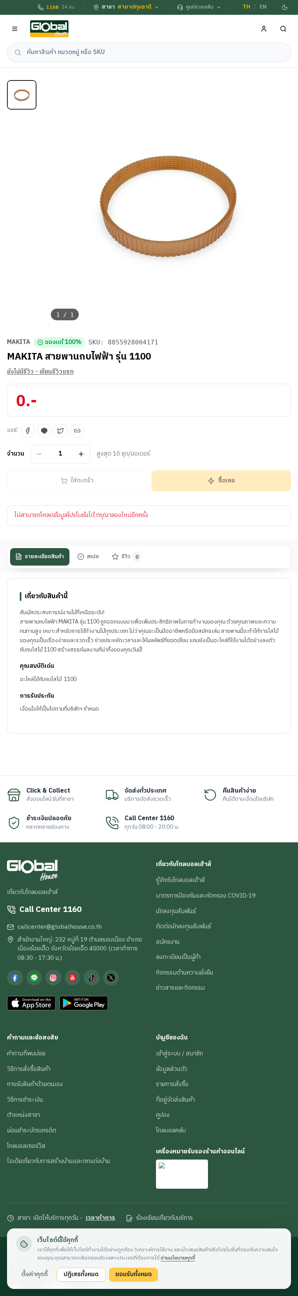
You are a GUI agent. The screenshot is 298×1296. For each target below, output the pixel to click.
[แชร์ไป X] (61, 431)
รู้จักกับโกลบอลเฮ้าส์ (180, 880)
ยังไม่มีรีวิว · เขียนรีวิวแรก (40, 372)
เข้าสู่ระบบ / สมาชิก (179, 1053)
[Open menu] (15, 29)
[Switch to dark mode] (285, 7)
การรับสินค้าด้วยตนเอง (35, 1084)
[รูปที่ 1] (21, 95)
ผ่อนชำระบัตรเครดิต (31, 1130)
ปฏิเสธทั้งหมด (81, 1274)
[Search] (283, 29)
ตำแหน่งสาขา (23, 1115)
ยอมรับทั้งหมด (133, 1274)
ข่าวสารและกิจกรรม (180, 988)
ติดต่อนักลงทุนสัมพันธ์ (183, 926)
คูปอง (163, 1115)
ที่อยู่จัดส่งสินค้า (175, 1100)
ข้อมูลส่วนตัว (171, 1069)
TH (246, 7)
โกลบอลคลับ (171, 1130)
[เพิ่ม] (81, 454)
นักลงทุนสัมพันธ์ (176, 911)
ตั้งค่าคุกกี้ (34, 1274)
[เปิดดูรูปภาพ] (168, 203)
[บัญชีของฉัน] (264, 29)
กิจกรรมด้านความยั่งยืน (184, 973)
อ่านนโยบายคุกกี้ (178, 1258)
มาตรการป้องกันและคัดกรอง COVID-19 (206, 896)
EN (263, 7)
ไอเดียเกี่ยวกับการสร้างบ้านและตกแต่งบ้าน (58, 1161)
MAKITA (18, 342)
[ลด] (39, 454)
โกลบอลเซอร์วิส (26, 1146)
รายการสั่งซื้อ (172, 1084)
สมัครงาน (168, 942)
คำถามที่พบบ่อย (26, 1053)
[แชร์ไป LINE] (44, 431)
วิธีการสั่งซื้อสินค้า (28, 1069)
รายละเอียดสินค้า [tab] (44, 556)
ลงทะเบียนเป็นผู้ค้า (178, 957)
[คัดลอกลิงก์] (77, 431)
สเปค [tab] (93, 556)
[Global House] (49, 29)
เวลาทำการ (100, 1218)
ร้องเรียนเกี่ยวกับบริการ (164, 1218)
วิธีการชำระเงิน (25, 1100)
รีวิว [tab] (130, 556)
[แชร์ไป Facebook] (28, 431)
